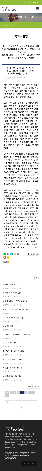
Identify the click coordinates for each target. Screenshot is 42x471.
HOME (24, 2)
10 (30, 392)
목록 (37, 278)
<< (7, 392)
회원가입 (35, 2)
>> (7, 395)
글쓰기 (37, 386)
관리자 (7, 288)
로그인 (29, 2)
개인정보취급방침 (28, 463)
